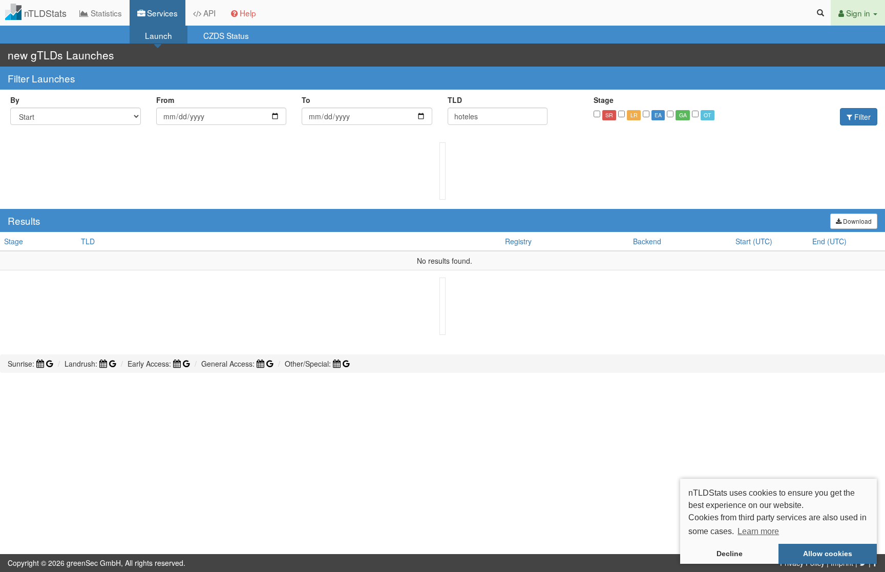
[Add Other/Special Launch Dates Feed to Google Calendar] (346, 363)
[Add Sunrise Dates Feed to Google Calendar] (49, 363)
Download (856, 221)
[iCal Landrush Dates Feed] (103, 363)
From (165, 100)
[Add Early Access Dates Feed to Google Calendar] (186, 363)
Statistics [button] (105, 12)
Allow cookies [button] (827, 553)
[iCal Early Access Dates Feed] (177, 363)
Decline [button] (730, 553)
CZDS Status (226, 35)
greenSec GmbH (94, 563)
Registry (518, 241)
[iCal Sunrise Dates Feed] (40, 363)
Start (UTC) (753, 241)
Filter (861, 117)
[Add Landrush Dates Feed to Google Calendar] (112, 363)
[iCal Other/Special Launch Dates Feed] (337, 363)
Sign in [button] (858, 12)
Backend (647, 241)
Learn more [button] (758, 531)
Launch (158, 35)
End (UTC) (829, 241)
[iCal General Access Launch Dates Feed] (260, 363)
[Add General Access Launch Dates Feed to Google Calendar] (269, 363)
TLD (455, 100)
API (208, 12)
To (306, 100)
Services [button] (161, 12)
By (14, 100)
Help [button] (247, 12)
